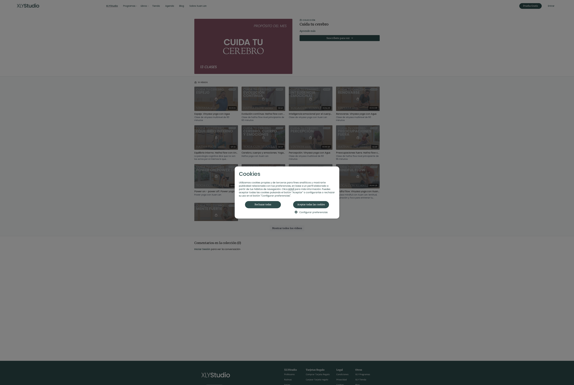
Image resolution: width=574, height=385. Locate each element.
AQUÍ (291, 189)
